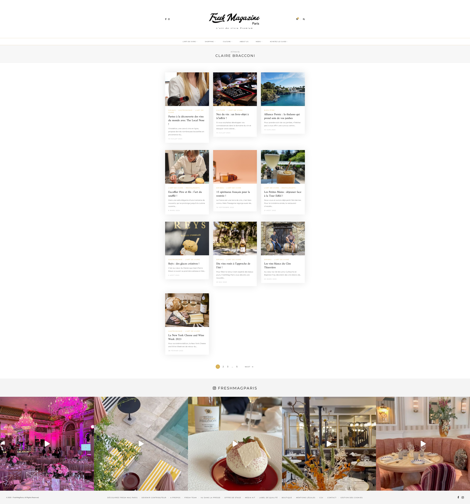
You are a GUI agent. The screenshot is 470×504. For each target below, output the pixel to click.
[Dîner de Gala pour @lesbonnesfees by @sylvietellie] (47, 444)
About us (244, 41)
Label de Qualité (268, 497)
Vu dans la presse (210, 497)
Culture (227, 41)
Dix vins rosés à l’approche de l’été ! (233, 265)
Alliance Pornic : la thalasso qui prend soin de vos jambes (282, 116)
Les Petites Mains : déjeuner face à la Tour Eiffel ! (282, 194)
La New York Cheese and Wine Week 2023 (186, 337)
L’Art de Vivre (189, 41)
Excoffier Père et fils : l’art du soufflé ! (185, 194)
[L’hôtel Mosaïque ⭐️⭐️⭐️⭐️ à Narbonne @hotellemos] (141, 444)
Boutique (287, 497)
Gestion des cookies (352, 497)
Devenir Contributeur (154, 497)
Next (247, 367)
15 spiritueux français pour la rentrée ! (233, 194)
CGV (321, 497)
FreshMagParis (237, 388)
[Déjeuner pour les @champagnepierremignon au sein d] (235, 444)
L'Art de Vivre (235, 110)
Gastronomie (185, 110)
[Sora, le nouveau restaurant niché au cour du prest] (423, 444)
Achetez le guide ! (278, 41)
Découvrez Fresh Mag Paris (122, 497)
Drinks (172, 110)
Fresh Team (190, 497)
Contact (331, 497)
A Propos (175, 497)
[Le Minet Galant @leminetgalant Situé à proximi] (329, 444)
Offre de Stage (232, 497)
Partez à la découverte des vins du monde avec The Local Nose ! (186, 120)
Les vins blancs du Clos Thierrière (277, 265)
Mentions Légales (305, 497)
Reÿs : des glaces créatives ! (183, 263)
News (258, 41)
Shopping (209, 41)
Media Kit (250, 497)
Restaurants (193, 188)
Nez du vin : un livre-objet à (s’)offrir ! (232, 116)
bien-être (269, 110)
